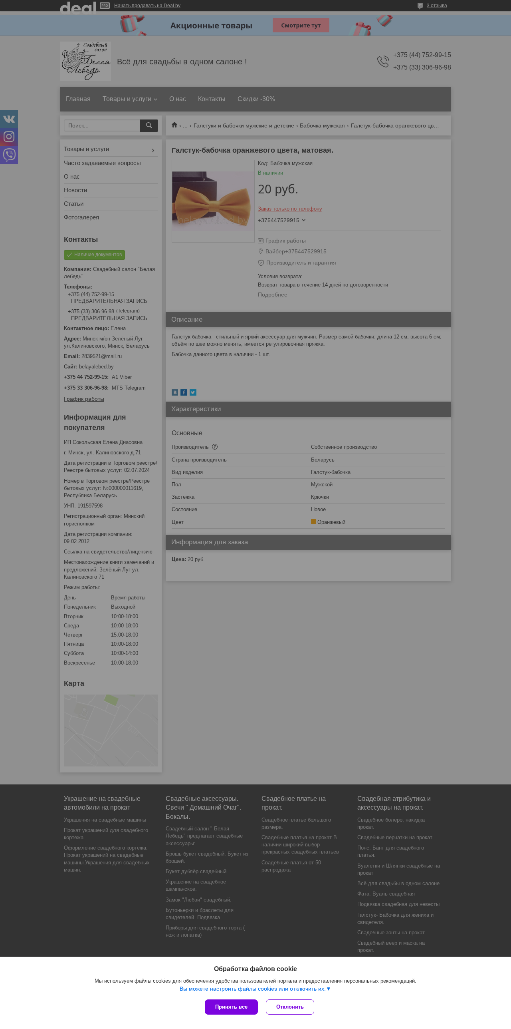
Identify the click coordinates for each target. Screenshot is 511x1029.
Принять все (231, 1007)
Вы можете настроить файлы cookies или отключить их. (253, 988)
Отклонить (290, 1007)
